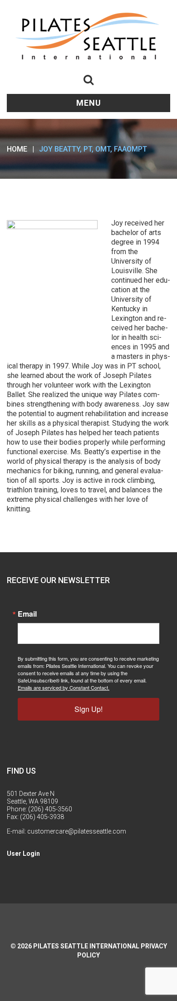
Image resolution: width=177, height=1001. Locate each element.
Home (17, 149)
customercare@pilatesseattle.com (76, 831)
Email (27, 614)
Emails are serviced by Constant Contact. (63, 687)
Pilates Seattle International (86, 946)
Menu (88, 103)
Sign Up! (88, 709)
